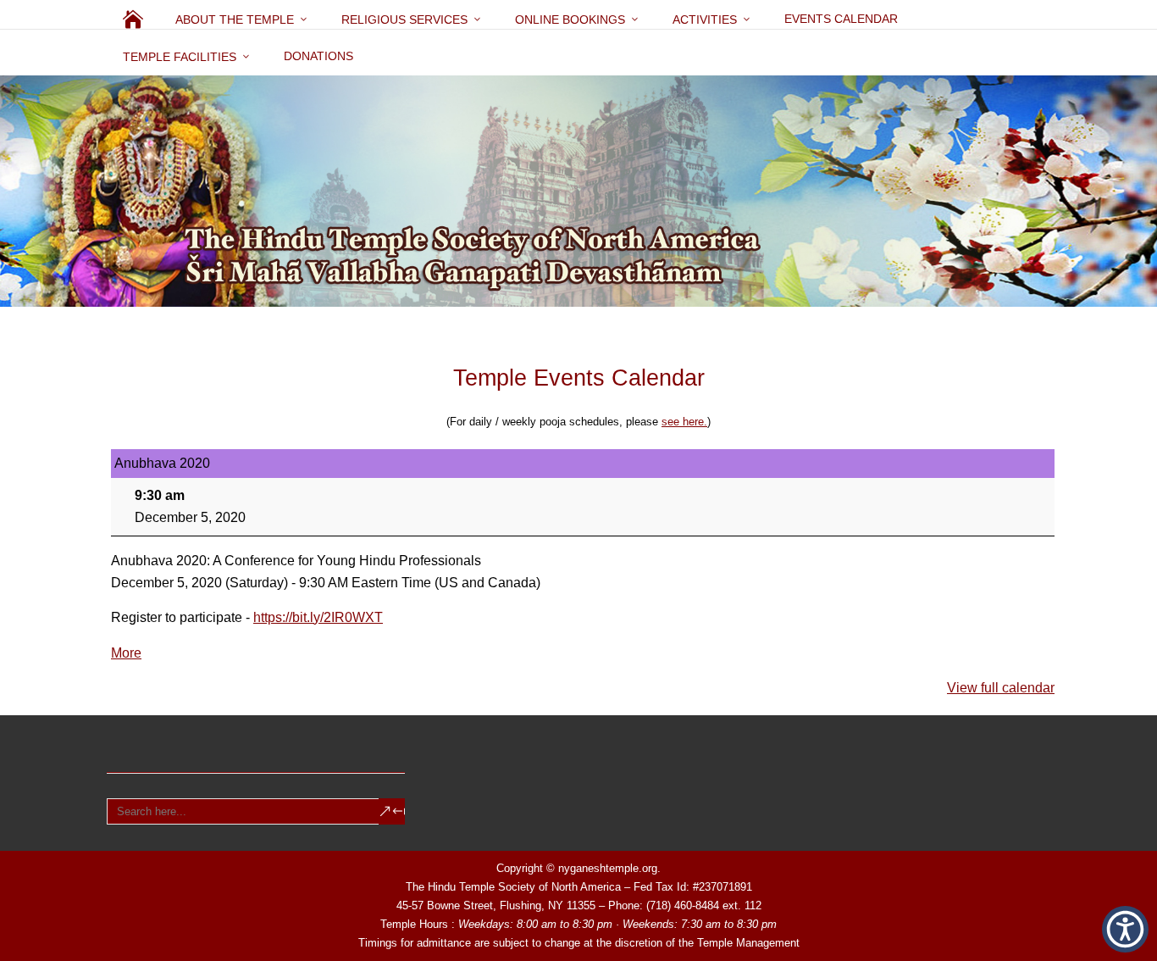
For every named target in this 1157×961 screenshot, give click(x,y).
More (126, 653)
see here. (684, 421)
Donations (318, 56)
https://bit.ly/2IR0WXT (318, 617)
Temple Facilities (179, 57)
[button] (1125, 929)
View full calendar (1001, 687)
